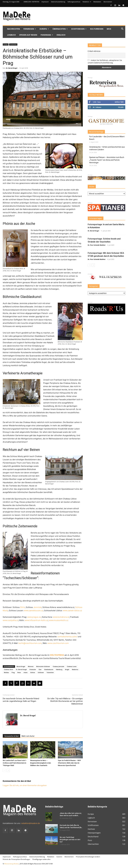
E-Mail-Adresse (94, 51)
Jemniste (37, 607)
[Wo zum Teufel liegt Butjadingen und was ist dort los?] (51, 840)
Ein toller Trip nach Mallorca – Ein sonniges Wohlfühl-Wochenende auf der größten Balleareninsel (65, 701)
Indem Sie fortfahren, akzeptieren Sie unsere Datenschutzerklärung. (105, 61)
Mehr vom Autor (28, 736)
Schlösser (41, 672)
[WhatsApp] (22, 683)
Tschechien (13, 44)
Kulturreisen (96, 29)
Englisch (61, 35)
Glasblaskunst (48, 669)
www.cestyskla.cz (10, 620)
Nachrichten (13, 29)
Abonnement (108, 2)
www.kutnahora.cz (61, 617)
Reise (19, 672)
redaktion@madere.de (30, 823)
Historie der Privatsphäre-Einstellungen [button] (16, 859)
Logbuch (11, 35)
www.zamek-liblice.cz (72, 610)
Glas (40, 669)
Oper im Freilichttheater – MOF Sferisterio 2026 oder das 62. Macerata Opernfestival (69, 762)
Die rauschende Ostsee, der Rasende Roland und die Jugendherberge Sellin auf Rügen (21, 699)
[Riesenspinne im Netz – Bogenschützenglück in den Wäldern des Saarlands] (42, 749)
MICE (109, 29)
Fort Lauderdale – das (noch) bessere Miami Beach (106, 138)
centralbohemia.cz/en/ (67, 636)
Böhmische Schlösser (43, 666)
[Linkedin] (119, 5)
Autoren (59, 857)
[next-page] (8, 770)
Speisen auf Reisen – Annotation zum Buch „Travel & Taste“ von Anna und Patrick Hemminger (106, 160)
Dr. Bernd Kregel (11, 68)
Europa (43, 29)
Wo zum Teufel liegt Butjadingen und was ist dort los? (70, 839)
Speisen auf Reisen (28, 35)
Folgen (121, 107)
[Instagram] (115, 5)
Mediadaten (97, 2)
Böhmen (31, 666)
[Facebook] (111, 5)
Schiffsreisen (77, 29)
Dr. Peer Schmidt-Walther (97, 245)
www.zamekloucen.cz (33, 610)
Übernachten (59, 29)
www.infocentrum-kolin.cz (36, 620)
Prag (13, 672)
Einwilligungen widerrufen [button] (41, 859)
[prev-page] (4, 770)
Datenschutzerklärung (58, 2)
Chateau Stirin (8, 669)
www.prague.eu (34, 617)
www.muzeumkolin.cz (58, 620)
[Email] (28, 683)
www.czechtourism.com (58, 643)
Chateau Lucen (71, 666)
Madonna (75, 669)
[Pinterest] (16, 683)
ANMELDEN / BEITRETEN (31, 2)
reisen (26, 672)
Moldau (6, 672)
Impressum (45, 2)
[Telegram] (123, 5)
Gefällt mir (119, 102)
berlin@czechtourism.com (30, 643)
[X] (11, 683)
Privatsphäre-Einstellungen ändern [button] (88, 857)
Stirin (22, 607)
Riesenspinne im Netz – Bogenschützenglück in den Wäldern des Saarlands (40, 762)
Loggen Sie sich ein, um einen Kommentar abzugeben (25, 785)
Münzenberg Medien (11, 864)
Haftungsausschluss (74, 2)
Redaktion (86, 2)
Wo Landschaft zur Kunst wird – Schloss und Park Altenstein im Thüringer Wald (15, 762)
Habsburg (59, 669)
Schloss (32, 672)
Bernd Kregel (21, 666)
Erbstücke (33, 669)
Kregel (67, 669)
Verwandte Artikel (11, 736)
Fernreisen (28, 29)
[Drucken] (34, 683)
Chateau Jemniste (58, 666)
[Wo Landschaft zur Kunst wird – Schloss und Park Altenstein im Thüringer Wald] (15, 749)
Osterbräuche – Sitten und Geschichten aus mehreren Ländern (107, 148)
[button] (122, 29)
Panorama (46, 35)
